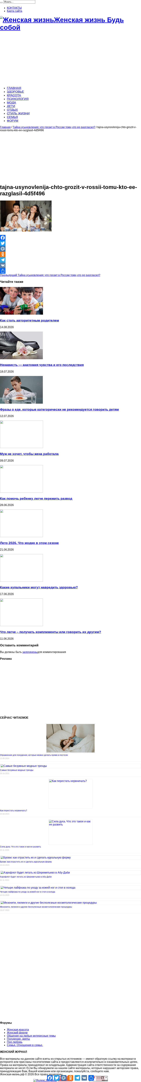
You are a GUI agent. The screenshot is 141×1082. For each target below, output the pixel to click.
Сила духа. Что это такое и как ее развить (20, 847)
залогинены (29, 652)
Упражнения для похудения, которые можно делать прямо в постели (34, 755)
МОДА (11, 102)
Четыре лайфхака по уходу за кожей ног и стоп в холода (27, 892)
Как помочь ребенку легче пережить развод (36, 498)
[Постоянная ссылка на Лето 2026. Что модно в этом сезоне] (21, 536)
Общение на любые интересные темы (31, 1035)
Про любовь (14, 1042)
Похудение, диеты (18, 1038)
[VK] (70, 265)
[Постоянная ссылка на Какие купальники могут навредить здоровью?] (21, 580)
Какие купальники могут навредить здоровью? (39, 587)
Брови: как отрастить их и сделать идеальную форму (26, 862)
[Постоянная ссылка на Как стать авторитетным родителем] (21, 313)
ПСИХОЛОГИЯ (18, 99)
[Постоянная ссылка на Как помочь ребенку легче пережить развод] (21, 491)
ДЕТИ (11, 106)
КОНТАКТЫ (14, 7)
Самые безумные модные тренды (16, 770)
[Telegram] (70, 260)
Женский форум (17, 1032)
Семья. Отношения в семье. (25, 1045)
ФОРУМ (12, 120)
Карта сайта (14, 11)
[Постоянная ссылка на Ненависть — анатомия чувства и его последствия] (21, 358)
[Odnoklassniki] (70, 254)
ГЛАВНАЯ (14, 88)
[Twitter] (70, 243)
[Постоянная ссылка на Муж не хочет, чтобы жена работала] (21, 447)
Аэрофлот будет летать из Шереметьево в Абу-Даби (26, 877)
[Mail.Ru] (70, 249)
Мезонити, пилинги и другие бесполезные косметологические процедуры (36, 907)
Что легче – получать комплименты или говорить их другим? (50, 632)
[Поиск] (1, 2)
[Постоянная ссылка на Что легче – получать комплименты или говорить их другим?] (21, 625)
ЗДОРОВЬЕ (15, 91)
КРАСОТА (14, 95)
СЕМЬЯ (12, 117)
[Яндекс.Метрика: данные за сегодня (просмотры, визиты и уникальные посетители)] (45, 1080)
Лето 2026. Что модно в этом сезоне (29, 543)
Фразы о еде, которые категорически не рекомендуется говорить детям (59, 409)
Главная (5, 127)
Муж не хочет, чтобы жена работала (29, 454)
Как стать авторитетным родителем (29, 320)
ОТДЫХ (12, 110)
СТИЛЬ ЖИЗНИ (18, 113)
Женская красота (18, 1029)
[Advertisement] (70, 59)
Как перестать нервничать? (13, 810)
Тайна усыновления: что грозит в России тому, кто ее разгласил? (54, 127)
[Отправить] (70, 271)
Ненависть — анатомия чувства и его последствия (42, 365)
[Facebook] (70, 237)
